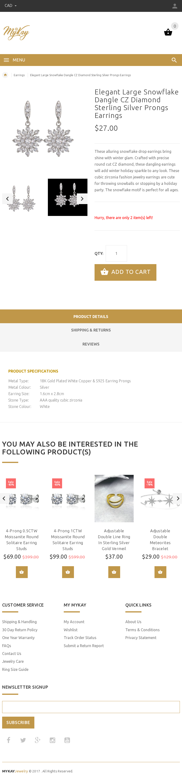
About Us (133, 622)
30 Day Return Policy (19, 630)
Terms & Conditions (142, 630)
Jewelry (15, 771)
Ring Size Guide (15, 669)
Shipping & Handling (19, 622)
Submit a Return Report (84, 646)
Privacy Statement (140, 637)
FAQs (6, 646)
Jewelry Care (13, 661)
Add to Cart (130, 272)
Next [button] (82, 198)
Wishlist (70, 630)
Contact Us (11, 653)
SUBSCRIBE (18, 722)
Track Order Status (80, 637)
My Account (74, 622)
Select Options (22, 572)
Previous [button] (7, 198)
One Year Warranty (18, 637)
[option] (22, 199)
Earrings (19, 75)
